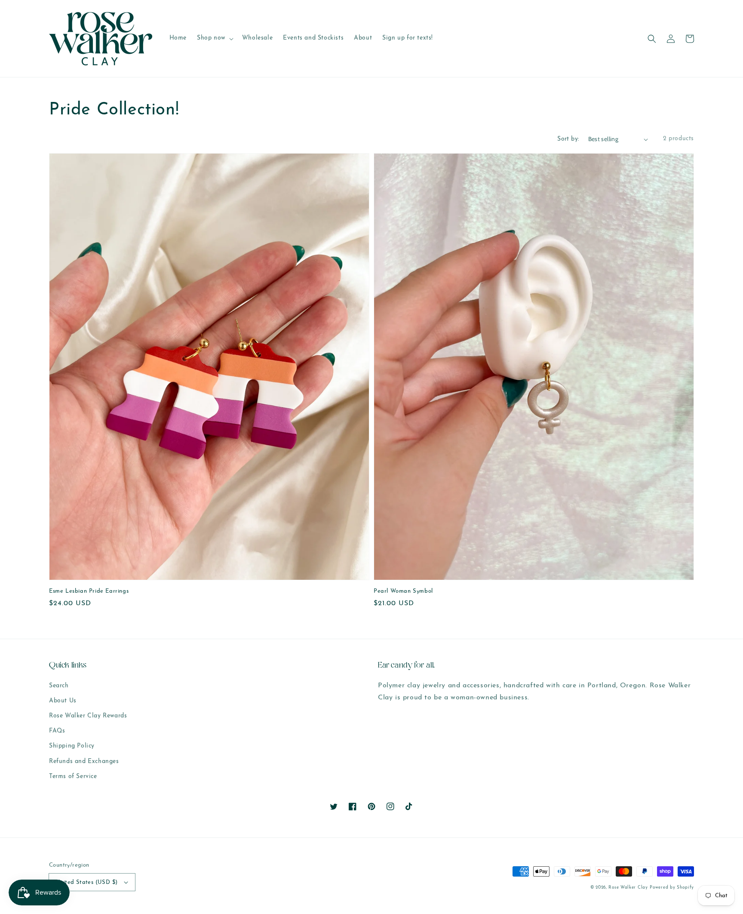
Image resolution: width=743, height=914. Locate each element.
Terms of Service (73, 776)
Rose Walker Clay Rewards (88, 716)
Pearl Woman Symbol (403, 591)
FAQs (57, 731)
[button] (651, 38)
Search (59, 686)
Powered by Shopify (672, 887)
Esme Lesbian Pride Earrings (89, 591)
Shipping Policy (72, 746)
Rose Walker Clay (628, 887)
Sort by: (568, 139)
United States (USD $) (86, 882)
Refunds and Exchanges (84, 761)
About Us (63, 701)
